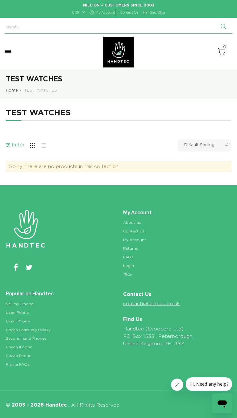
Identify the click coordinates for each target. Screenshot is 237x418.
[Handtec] (118, 52)
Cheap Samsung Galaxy (28, 330)
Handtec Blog (154, 12)
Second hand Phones (26, 338)
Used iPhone (18, 321)
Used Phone (17, 312)
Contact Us (129, 12)
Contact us (133, 231)
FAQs (128, 257)
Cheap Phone (18, 356)
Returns (130, 248)
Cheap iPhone (19, 347)
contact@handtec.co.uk (151, 303)
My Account (134, 240)
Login (128, 266)
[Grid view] (32, 144)
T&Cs (127, 274)
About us (132, 222)
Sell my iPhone (19, 304)
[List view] (43, 144)
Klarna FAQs (18, 364)
